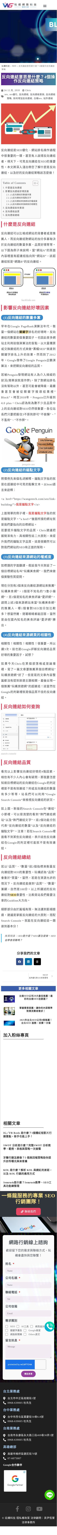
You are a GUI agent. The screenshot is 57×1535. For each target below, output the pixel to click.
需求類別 (11, 1320)
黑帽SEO (39, 349)
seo (6, 94)
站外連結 (48, 98)
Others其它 (34, 1334)
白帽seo (38, 98)
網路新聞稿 (16, 1334)
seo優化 (13, 94)
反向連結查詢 (37, 94)
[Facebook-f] (17, 1509)
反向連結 (24, 94)
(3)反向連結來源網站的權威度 (23, 201)
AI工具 (25, 1326)
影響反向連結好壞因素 (17, 191)
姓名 (8, 1263)
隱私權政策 (23, 1518)
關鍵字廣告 (16, 1330)
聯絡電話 (11, 1292)
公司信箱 (11, 1306)
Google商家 (35, 1330)
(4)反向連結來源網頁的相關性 (23, 204)
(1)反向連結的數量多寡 (20, 195)
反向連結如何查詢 (14, 208)
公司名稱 (11, 1278)
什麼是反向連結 (13, 188)
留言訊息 (11, 1340)
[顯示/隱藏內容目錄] (33, 183)
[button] (45, 5)
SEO (14, 66)
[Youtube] (39, 1509)
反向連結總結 (12, 215)
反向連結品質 (12, 211)
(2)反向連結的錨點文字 (20, 198)
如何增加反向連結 (22, 98)
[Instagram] (28, 1509)
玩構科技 (6, 66)
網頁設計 (40, 1326)
